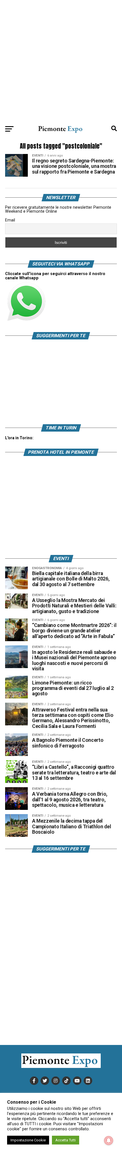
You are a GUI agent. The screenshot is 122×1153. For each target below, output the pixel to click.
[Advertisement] (61, 61)
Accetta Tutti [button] (65, 1140)
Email (10, 220)
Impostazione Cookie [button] (28, 1140)
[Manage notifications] (108, 1140)
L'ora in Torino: (19, 438)
